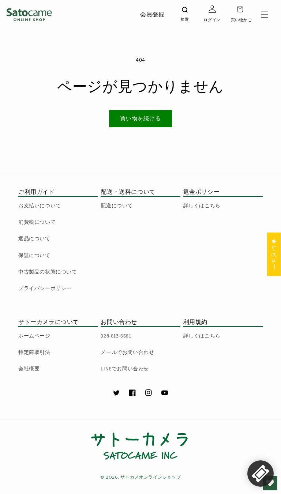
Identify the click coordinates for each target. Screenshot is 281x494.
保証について (34, 255)
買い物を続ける (140, 118)
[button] (265, 15)
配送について (117, 205)
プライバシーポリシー (45, 288)
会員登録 (152, 14)
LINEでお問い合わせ (125, 368)
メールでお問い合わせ (127, 352)
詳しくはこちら (202, 205)
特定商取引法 (34, 352)
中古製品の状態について (47, 271)
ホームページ (34, 335)
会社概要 (29, 368)
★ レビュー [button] (274, 254)
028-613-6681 (116, 335)
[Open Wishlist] (270, 483)
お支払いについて (39, 205)
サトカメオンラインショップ (150, 477)
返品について (34, 238)
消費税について (37, 222)
